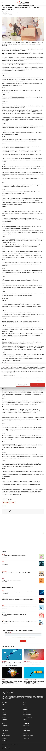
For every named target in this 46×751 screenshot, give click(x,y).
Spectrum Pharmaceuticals (7, 139)
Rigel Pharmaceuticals (6, 279)
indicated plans (33, 333)
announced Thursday (11, 226)
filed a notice (13, 125)
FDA (3, 578)
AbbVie (3, 333)
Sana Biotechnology (6, 125)
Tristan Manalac (4, 581)
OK (37, 384)
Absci (33, 425)
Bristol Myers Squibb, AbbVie (14, 60)
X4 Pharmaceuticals (6, 463)
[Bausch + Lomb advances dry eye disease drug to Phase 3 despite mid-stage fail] (34, 672)
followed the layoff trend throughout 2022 (14, 67)
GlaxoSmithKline (5, 255)
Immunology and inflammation (30, 679)
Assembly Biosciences (6, 454)
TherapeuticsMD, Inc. (6, 90)
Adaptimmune (5, 166)
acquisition (27, 329)
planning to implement (17, 285)
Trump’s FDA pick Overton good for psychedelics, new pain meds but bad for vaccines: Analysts (19, 621)
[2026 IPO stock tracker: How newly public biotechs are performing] (41, 563)
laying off (14, 321)
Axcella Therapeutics (6, 83)
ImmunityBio (4, 270)
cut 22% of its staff (15, 154)
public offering (30, 343)
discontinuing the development (18, 97)
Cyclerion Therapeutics (7, 285)
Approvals (4, 571)
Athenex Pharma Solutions (7, 77)
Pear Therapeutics (6, 154)
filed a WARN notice (17, 77)
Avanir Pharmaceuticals (7, 211)
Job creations (6, 502)
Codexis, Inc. (4, 132)
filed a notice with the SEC (13, 132)
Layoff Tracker (27, 661)
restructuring (22, 202)
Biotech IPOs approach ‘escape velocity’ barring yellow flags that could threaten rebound (18, 592)
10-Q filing (30, 178)
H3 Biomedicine (30, 481)
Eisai (3, 481)
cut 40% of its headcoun (16, 244)
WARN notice (17, 211)
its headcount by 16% (24, 279)
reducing (9, 150)
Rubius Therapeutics (6, 202)
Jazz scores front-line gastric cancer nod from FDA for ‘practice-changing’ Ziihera (16, 572)
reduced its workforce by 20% (19, 117)
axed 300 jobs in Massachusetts (11, 471)
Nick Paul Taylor (4, 600)
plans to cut (8, 251)
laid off (9, 435)
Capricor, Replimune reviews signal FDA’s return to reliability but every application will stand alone (19, 606)
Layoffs (12, 502)
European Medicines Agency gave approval (28, 492)
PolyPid (3, 230)
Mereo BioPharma (5, 244)
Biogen (3, 417)
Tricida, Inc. (4, 150)
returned (17, 168)
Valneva (3, 191)
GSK (7, 60)
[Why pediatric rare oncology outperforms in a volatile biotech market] (41, 615)
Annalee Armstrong (15, 683)
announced (13, 83)
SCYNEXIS (4, 226)
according (24, 427)
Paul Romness (4, 615)
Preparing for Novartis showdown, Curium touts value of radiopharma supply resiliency (17, 599)
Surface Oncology (5, 198)
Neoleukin (4, 145)
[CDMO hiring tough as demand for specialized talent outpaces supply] (12, 654)
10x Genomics (5, 435)
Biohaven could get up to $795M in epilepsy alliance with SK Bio (13, 555)
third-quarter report (25, 147)
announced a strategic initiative (11, 312)
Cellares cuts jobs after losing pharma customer (33, 662)
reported (5, 346)
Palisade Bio (4, 342)
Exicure (3, 312)
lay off (18, 185)
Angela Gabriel (14, 665)
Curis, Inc (4, 172)
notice (15, 90)
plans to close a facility (21, 390)
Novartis (4, 60)
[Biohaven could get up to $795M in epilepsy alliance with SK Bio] (41, 556)
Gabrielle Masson (5, 564)
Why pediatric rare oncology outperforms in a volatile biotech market (14, 614)
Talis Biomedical (5, 444)
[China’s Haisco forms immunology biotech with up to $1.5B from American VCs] (12, 672)
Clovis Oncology (5, 178)
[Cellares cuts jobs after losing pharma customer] (34, 654)
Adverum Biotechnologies (7, 489)
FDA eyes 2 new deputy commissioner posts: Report (11, 580)
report (22, 437)
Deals (3, 554)
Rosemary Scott (16, 11)
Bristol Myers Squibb (6, 327)
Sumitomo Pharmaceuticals (7, 185)
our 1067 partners (8, 365)
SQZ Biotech (4, 110)
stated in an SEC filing (12, 110)
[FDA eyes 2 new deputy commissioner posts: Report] (41, 580)
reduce (16, 191)
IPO (3, 561)
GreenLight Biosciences (7, 262)
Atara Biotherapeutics (6, 409)
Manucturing (5, 598)
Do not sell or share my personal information (22, 385)
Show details (40, 380)
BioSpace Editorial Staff (37, 664)
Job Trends (4, 661)
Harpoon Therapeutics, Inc (7, 158)
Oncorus (4, 117)
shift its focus (17, 172)
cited (7, 429)
